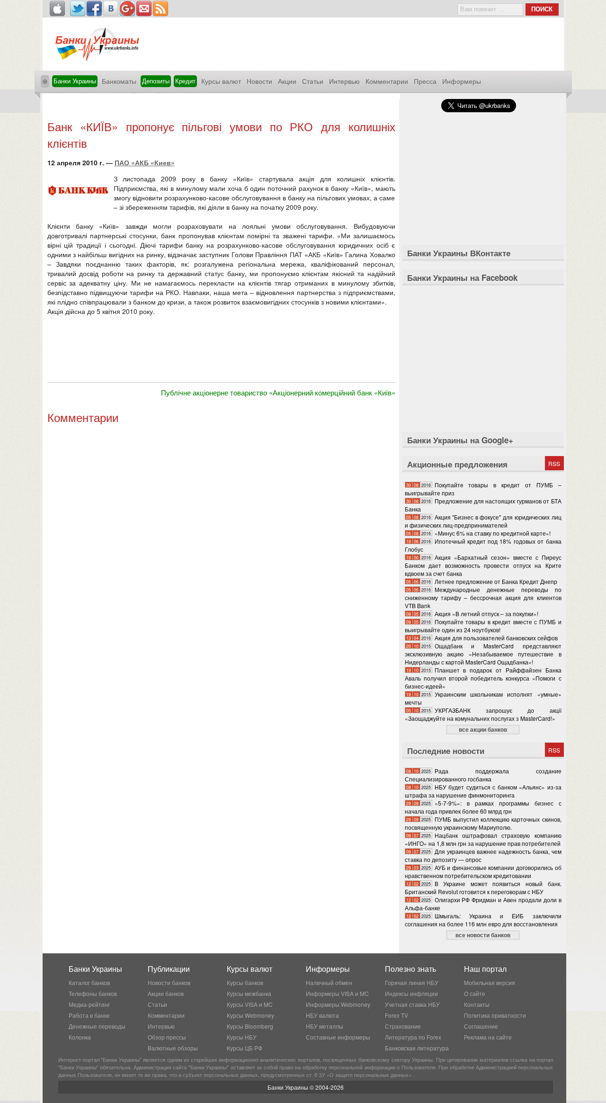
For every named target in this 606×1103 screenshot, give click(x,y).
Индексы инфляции (411, 993)
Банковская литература (417, 1048)
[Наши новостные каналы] (160, 8)
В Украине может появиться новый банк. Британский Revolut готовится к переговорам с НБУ (483, 887)
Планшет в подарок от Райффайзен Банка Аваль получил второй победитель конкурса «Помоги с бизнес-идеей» (483, 678)
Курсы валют (221, 81)
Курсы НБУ (242, 1037)
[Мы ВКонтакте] (110, 8)
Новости (259, 81)
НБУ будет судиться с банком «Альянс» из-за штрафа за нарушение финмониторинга (483, 791)
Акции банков (166, 993)
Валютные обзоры (173, 1048)
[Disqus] (221, 555)
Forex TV (396, 1015)
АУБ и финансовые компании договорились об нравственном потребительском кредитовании (483, 871)
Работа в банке (89, 1015)
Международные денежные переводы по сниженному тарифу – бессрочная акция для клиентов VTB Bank (483, 597)
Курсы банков (245, 982)
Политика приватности (495, 1015)
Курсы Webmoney (250, 1015)
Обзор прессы (167, 1037)
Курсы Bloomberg (250, 1026)
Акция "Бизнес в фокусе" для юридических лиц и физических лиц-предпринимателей (483, 521)
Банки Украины (74, 80)
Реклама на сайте (488, 1037)
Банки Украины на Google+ (460, 440)
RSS (554, 463)
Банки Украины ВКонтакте (458, 253)
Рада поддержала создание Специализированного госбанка (483, 775)
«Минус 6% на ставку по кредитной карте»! (493, 533)
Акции (287, 81)
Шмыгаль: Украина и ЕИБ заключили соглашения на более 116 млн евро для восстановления (483, 920)
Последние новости (445, 750)
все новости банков (482, 935)
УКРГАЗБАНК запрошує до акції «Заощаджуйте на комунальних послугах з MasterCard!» (483, 714)
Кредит (185, 80)
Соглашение (481, 1026)
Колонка (80, 1037)
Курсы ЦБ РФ (244, 1048)
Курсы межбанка (249, 993)
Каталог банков (89, 982)
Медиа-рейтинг (89, 1004)
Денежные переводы (97, 1026)
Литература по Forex (413, 1037)
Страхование (403, 1026)
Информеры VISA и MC (337, 993)
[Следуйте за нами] (77, 8)
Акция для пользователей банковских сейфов (496, 638)
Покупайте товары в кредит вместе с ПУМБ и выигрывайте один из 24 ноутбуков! (483, 626)
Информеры (461, 81)
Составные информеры (338, 1037)
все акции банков (483, 729)
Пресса (425, 81)
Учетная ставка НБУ (412, 1004)
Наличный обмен (329, 982)
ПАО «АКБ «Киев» (145, 162)
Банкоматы (119, 81)
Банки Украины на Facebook (462, 277)
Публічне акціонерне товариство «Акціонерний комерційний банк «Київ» (278, 392)
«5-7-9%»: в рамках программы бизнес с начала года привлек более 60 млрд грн (483, 807)
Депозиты (155, 80)
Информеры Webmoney (338, 1004)
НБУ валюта (322, 1015)
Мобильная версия (489, 982)
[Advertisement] (221, 107)
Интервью (344, 81)
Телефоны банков (93, 993)
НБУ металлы (324, 1026)
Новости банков (169, 982)
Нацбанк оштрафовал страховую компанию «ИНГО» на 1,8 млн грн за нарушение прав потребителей (483, 839)
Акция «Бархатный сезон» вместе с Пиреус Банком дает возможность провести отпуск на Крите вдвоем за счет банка (483, 565)
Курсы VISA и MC (250, 1004)
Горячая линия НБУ (411, 982)
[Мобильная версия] (57, 8)
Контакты (477, 1004)
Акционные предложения (457, 464)
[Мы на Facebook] (94, 8)
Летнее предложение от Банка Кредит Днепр (496, 581)
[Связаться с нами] (144, 8)
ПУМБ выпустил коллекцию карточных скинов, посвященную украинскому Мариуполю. (483, 823)
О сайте (474, 993)
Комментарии (386, 81)
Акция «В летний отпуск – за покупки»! (486, 614)
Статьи (312, 81)
